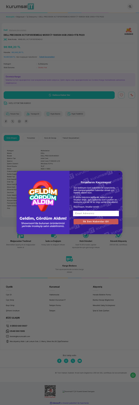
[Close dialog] (119, 173)
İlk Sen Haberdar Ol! (96, 221)
